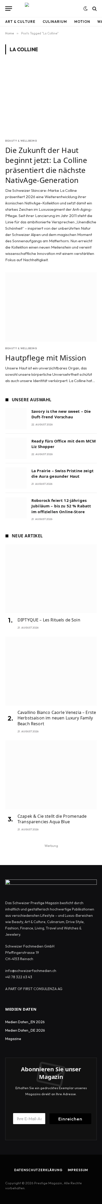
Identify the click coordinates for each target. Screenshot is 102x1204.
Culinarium (55, 21)
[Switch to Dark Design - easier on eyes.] (85, 8)
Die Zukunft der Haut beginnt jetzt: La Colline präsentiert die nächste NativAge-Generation (46, 165)
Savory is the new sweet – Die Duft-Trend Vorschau (61, 414)
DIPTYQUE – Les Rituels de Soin (49, 620)
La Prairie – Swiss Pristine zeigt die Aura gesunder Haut (62, 473)
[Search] (94, 8)
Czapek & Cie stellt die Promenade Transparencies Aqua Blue (52, 819)
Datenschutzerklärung (38, 1170)
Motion (82, 21)
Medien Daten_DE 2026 (25, 1030)
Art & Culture (20, 21)
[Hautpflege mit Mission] (51, 307)
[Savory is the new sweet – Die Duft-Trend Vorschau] (16, 418)
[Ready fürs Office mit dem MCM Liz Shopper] (16, 448)
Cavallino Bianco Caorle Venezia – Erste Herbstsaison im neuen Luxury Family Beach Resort (57, 718)
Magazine (13, 1038)
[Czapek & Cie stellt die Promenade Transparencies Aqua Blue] (51, 774)
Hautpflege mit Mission (45, 358)
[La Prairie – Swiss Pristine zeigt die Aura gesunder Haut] (16, 478)
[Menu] (8, 8)
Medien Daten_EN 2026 (25, 1022)
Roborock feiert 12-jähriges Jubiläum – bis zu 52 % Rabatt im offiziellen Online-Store (61, 506)
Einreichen (70, 1118)
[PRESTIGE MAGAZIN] (51, 8)
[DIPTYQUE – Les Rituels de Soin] (51, 578)
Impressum (78, 1170)
